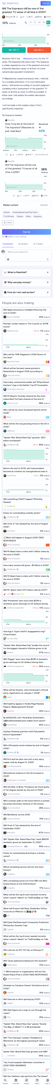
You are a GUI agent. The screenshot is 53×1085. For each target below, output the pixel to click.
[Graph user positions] (25, 22)
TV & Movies (8, 216)
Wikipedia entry (30, 58)
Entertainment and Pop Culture (25, 212)
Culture (6, 212)
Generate (44, 205)
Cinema (20, 216)
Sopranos (38, 216)
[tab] (8, 244)
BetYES (12, 50)
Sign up (46, 3)
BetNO (37, 50)
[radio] (30, 22)
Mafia (28, 216)
